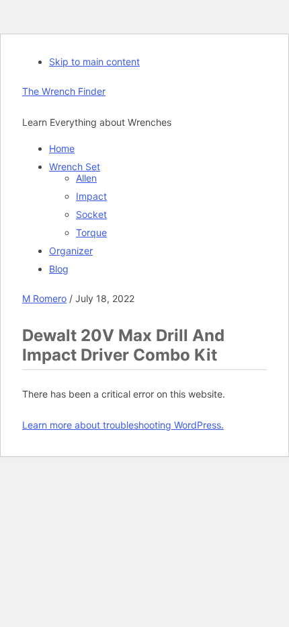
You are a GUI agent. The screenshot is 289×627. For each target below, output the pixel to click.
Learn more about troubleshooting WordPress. (123, 425)
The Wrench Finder (64, 91)
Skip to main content (94, 61)
